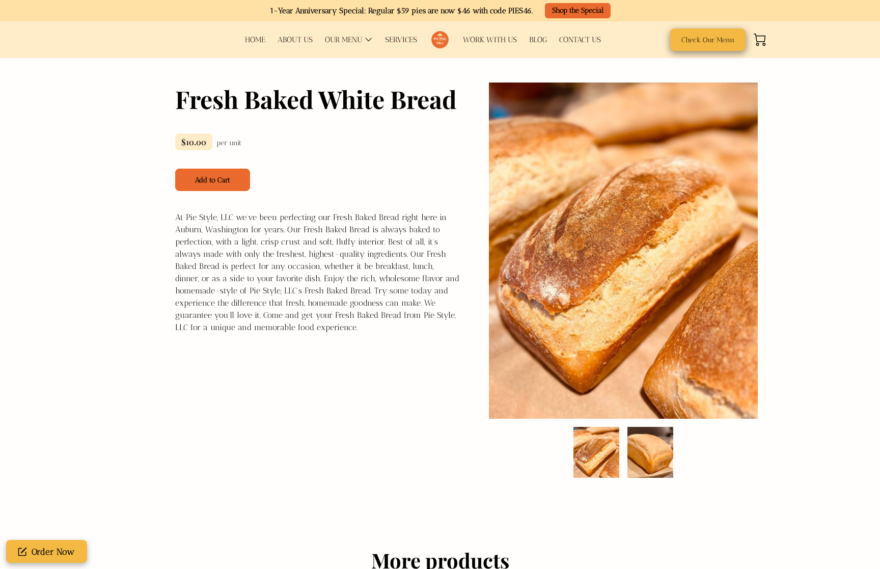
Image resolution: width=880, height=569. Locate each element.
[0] (760, 40)
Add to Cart (213, 180)
